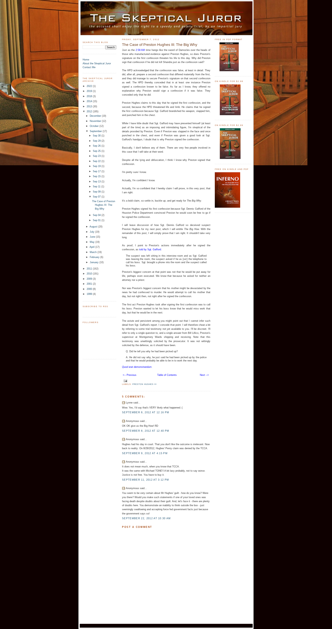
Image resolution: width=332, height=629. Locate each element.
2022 (90, 86)
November (96, 121)
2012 (90, 111)
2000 (90, 289)
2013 (90, 106)
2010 (90, 273)
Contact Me (89, 67)
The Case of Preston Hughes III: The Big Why (103, 205)
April (92, 246)
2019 (90, 91)
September (96, 131)
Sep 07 (97, 196)
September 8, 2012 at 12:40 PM (145, 430)
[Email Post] (125, 381)
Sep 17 (97, 171)
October (94, 126)
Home (86, 59)
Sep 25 (97, 151)
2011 (90, 268)
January (94, 262)
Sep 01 (97, 220)
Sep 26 (97, 145)
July (92, 231)
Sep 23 (97, 156)
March (93, 252)
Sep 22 (97, 161)
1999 (90, 294)
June (93, 236)
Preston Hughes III (144, 384)
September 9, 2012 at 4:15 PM (145, 453)
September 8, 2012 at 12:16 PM (145, 412)
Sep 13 (97, 181)
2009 (90, 278)
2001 (90, 283)
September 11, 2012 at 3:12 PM (145, 479)
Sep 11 (97, 186)
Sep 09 (97, 191)
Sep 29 (97, 140)
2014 (90, 101)
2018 (90, 96)
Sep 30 (97, 135)
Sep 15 (97, 176)
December (96, 115)
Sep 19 (97, 166)
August (94, 226)
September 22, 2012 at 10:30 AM (146, 518)
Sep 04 (97, 215)
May (92, 242)
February (95, 257)
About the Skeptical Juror (97, 63)
